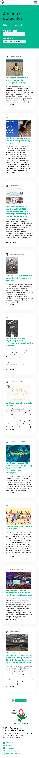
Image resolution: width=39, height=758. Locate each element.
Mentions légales (12, 751)
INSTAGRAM (10, 748)
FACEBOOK (10, 743)
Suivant (23, 701)
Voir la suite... (11, 104)
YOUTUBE (9, 745)
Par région (8, 38)
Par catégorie (10, 31)
